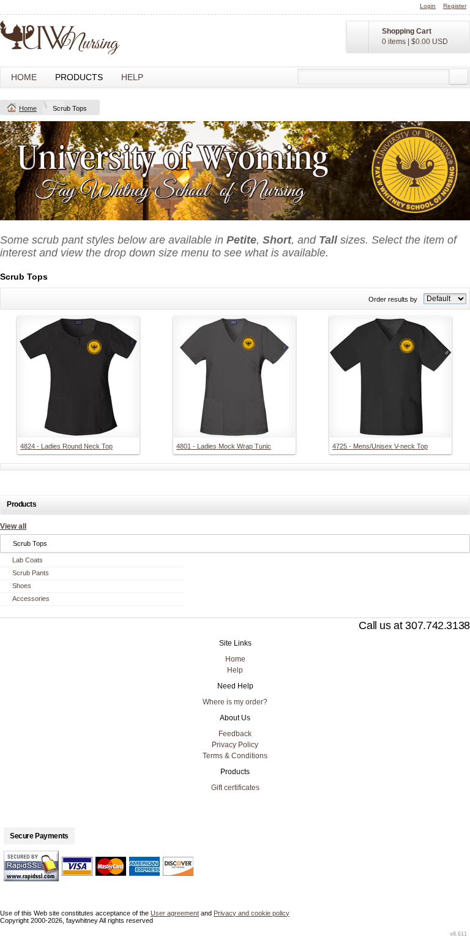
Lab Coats (27, 560)
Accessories (31, 598)
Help (132, 77)
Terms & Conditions (235, 756)
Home (24, 77)
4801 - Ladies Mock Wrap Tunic (223, 446)
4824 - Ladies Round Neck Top (66, 446)
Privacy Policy (235, 744)
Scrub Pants (30, 572)
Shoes (21, 585)
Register (454, 5)
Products (79, 77)
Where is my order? (235, 702)
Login (428, 5)
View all (13, 526)
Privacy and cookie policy (251, 913)
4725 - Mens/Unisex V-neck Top (380, 446)
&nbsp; (78, 377)
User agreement (175, 913)
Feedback (235, 733)
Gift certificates (235, 787)
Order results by (392, 299)
